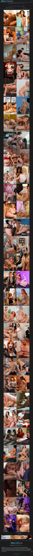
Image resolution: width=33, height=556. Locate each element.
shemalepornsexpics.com (19, 545)
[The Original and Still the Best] (16, 538)
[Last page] (20, 534)
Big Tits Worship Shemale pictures (16, 553)
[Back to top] (32, 552)
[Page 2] (18, 534)
